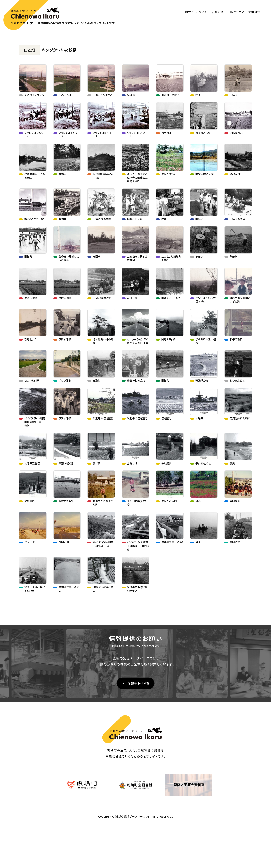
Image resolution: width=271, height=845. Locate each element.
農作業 (62, 219)
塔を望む (166, 418)
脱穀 (164, 219)
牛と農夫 (166, 463)
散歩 (198, 501)
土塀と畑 (132, 463)
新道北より (30, 339)
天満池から (201, 380)
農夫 (232, 463)
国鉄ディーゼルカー (172, 298)
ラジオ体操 (65, 339)
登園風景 (29, 542)
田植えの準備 (237, 219)
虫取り (96, 380)
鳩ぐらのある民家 (34, 219)
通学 (198, 542)
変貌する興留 (66, 501)
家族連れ (29, 501)
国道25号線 (168, 339)
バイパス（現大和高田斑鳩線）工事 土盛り (35, 422)
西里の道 (166, 132)
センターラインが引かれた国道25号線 (138, 341)
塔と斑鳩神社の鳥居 (111, 341)
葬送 (198, 95)
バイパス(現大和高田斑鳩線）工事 (103, 544)
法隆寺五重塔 (32, 463)
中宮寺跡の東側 (204, 174)
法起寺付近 (236, 174)
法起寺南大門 (169, 501)
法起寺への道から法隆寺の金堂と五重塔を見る (137, 178)
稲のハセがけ (134, 219)
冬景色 (131, 95)
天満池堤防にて (102, 298)
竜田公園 (132, 298)
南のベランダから (102, 95)
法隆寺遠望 (30, 298)
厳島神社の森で (136, 380)
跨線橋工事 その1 (172, 542)
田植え (233, 95)
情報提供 (254, 12)
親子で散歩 (236, 339)
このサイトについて (195, 12)
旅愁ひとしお (202, 132)
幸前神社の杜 (203, 463)
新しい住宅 (65, 380)
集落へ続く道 (66, 463)
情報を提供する (138, 683)
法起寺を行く (168, 174)
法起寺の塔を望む (103, 418)
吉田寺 (97, 256)
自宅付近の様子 (170, 95)
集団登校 (235, 542)
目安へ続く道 (31, 380)
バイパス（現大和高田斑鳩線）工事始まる (138, 546)
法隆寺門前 (236, 132)
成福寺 (62, 174)
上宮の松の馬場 (102, 219)
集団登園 (235, 501)
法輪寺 (199, 418)
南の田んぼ (65, 95)
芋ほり (199, 256)
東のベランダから (34, 95)
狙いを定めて (237, 380)
